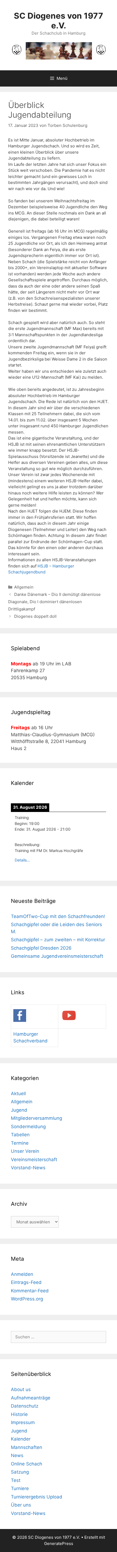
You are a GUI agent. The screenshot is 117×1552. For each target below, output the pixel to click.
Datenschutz (24, 1406)
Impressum (23, 1422)
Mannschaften (26, 1447)
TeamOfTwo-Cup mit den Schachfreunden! (58, 916)
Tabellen (20, 1134)
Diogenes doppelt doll (35, 616)
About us (21, 1389)
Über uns (21, 1505)
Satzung (20, 1472)
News (17, 1455)
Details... (22, 860)
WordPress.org (27, 1299)
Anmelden (22, 1274)
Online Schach (26, 1464)
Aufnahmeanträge (30, 1398)
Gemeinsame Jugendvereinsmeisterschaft (57, 956)
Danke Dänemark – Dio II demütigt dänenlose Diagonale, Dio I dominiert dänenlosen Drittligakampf (54, 602)
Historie (19, 1414)
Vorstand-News (28, 1167)
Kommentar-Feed (30, 1290)
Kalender (20, 1439)
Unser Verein (25, 1151)
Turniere (20, 1488)
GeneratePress (58, 1543)
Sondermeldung (28, 1126)
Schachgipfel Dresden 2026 (41, 948)
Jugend (19, 1110)
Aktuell (18, 1093)
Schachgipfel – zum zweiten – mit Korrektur (58, 939)
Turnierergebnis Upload (36, 1497)
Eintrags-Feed (26, 1282)
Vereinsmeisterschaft (34, 1159)
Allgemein (23, 587)
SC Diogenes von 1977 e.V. (58, 20)
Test (15, 1480)
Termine (20, 1143)
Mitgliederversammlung (36, 1118)
